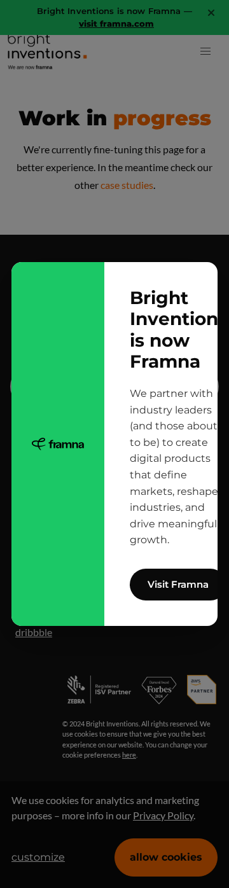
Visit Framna (178, 584)
